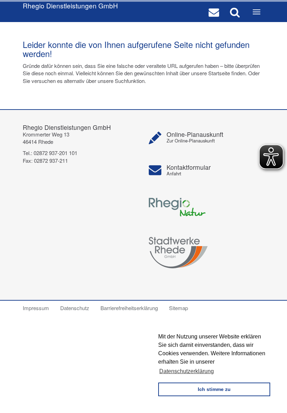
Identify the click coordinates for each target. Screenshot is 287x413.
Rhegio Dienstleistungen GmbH (70, 6)
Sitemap (178, 308)
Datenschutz (74, 308)
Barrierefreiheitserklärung (129, 308)
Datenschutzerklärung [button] (186, 371)
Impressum (36, 308)
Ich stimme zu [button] (214, 389)
